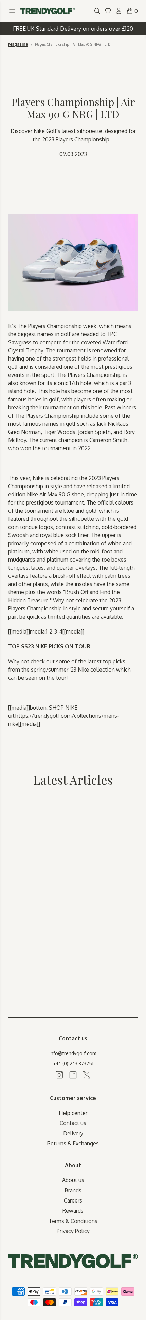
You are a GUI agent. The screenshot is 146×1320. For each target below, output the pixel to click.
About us (73, 1180)
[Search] (97, 10)
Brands (73, 1190)
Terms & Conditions (73, 1220)
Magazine (18, 44)
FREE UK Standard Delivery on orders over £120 (73, 28)
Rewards (73, 1210)
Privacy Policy (73, 1231)
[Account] (118, 10)
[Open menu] (12, 11)
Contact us (73, 1123)
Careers (73, 1200)
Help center (73, 1113)
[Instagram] (59, 1074)
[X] (86, 1074)
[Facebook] (73, 1074)
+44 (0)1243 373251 (73, 1063)
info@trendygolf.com (73, 1053)
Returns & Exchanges (73, 1143)
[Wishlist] (108, 10)
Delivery (73, 1133)
